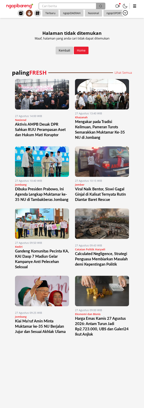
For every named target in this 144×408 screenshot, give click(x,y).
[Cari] (100, 6)
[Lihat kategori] (125, 13)
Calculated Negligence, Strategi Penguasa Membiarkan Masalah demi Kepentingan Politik (101, 259)
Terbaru (50, 13)
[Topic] (37, 13)
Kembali (64, 50)
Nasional (93, 13)
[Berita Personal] (29, 13)
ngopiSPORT (114, 13)
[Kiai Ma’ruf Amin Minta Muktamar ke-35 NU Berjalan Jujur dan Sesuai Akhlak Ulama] (42, 292)
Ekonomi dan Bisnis (87, 314)
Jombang (21, 184)
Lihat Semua (123, 73)
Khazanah (81, 117)
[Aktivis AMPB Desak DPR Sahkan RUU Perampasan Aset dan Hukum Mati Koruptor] (42, 95)
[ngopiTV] (118, 6)
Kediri (18, 246)
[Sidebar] (134, 6)
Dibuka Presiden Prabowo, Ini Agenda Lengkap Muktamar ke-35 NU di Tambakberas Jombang (41, 194)
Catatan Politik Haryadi (90, 249)
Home (81, 50)
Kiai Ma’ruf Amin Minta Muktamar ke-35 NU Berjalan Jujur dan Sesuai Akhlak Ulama (40, 326)
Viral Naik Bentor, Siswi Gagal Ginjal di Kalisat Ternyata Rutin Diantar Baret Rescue (100, 194)
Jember (79, 184)
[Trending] (21, 13)
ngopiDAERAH (71, 13)
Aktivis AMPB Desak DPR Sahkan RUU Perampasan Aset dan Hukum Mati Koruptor (40, 130)
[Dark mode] (125, 6)
